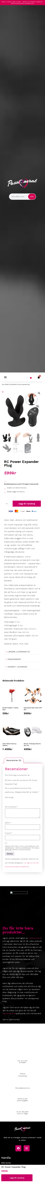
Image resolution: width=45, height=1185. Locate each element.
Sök (32, 196)
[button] (5, 377)
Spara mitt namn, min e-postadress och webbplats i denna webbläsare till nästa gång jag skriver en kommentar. (22, 847)
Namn (8, 823)
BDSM (7, 384)
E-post (8, 833)
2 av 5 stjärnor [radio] (10, 800)
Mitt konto (6, 1163)
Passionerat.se (35, 938)
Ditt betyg (9, 797)
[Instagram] (27, 1148)
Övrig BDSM (13, 384)
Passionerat (14, 659)
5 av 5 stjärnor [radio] (20, 800)
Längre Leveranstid (19, 651)
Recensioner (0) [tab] (13, 760)
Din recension (11, 807)
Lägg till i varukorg (26, 503)
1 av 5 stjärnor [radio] (6, 800)
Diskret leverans (17, 667)
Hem (3, 384)
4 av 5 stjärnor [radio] (17, 800)
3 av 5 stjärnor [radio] (13, 800)
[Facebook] (18, 1148)
